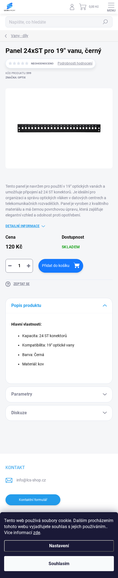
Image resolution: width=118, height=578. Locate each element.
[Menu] (111, 7)
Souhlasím (59, 563)
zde (36, 532)
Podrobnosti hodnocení (75, 63)
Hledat (105, 22)
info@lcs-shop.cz (31, 480)
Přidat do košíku (55, 265)
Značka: (15, 77)
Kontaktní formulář (33, 500)
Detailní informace (22, 226)
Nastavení (59, 545)
